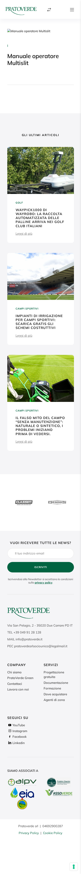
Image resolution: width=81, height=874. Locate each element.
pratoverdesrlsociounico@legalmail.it (40, 646)
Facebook (19, 737)
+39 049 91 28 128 (27, 632)
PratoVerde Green (20, 678)
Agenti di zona (54, 700)
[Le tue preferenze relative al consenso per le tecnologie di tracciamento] (74, 867)
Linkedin (18, 743)
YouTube (18, 725)
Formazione (52, 688)
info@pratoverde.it (29, 639)
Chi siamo (14, 672)
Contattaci (14, 684)
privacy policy (43, 582)
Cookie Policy (52, 833)
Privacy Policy (29, 833)
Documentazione (56, 683)
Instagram (19, 731)
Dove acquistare (55, 694)
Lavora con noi (18, 689)
